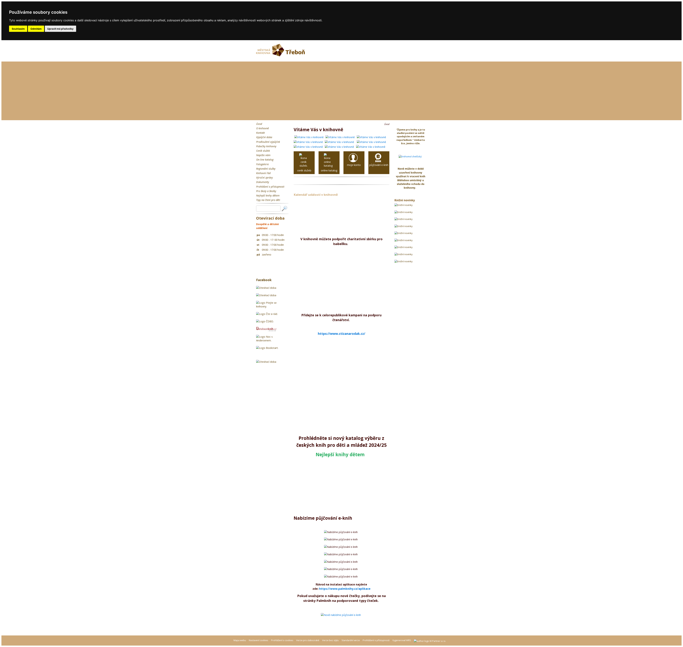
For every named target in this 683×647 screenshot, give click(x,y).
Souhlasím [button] (18, 28)
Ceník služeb (263, 150)
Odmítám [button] (36, 28)
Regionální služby (266, 168)
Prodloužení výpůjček (268, 141)
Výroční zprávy (264, 177)
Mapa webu (240, 640)
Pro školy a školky (266, 191)
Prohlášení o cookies (282, 640)
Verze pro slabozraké (307, 640)
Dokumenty (262, 182)
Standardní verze (351, 640)
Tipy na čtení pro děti (268, 200)
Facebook (264, 280)
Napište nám (263, 155)
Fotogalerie (262, 164)
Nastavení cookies (258, 640)
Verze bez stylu (330, 640)
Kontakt (260, 132)
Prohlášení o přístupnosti (270, 186)
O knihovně (262, 128)
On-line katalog (264, 159)
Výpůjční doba (264, 137)
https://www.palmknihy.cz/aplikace (344, 589)
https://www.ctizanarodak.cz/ (341, 333)
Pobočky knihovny (266, 146)
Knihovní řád (263, 173)
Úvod (259, 124)
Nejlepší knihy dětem (268, 195)
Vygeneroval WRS (401, 640)
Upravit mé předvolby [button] (60, 28)
